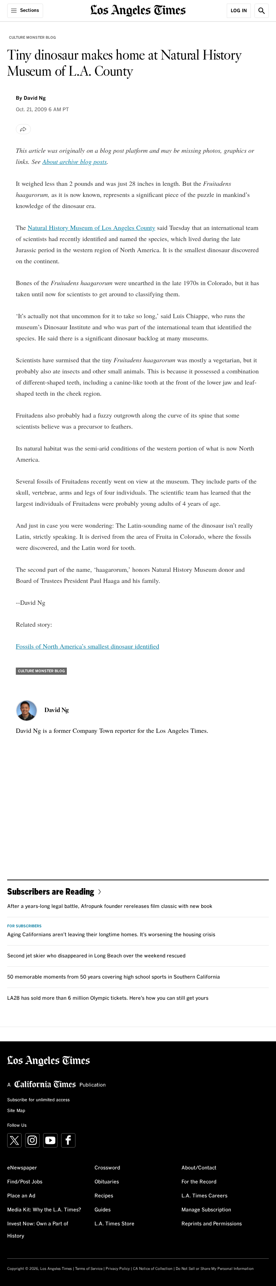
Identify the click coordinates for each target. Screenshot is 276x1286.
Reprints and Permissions (211, 1223)
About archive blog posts (74, 161)
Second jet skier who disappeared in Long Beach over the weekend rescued (96, 955)
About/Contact (198, 1167)
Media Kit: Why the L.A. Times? (44, 1209)
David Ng (35, 98)
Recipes (104, 1195)
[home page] (138, 10)
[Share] (23, 129)
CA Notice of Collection (152, 1269)
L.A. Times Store (114, 1223)
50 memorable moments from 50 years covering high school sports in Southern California (113, 977)
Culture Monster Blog (32, 37)
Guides (103, 1209)
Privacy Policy (118, 1269)
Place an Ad (21, 1195)
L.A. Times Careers (204, 1195)
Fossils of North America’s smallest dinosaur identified (87, 646)
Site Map (16, 1111)
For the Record (198, 1181)
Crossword (107, 1167)
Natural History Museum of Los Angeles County (91, 227)
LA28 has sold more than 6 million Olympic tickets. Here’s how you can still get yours (107, 998)
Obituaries (107, 1181)
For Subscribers (24, 926)
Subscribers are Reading (50, 891)
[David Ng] (26, 710)
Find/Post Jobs (24, 1181)
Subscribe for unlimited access (38, 1100)
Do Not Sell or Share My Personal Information (215, 1269)
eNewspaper (22, 1167)
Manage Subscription (206, 1209)
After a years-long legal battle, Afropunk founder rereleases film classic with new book (109, 906)
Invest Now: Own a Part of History (37, 1230)
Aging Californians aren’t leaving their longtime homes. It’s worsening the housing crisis (111, 934)
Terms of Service (88, 1269)
